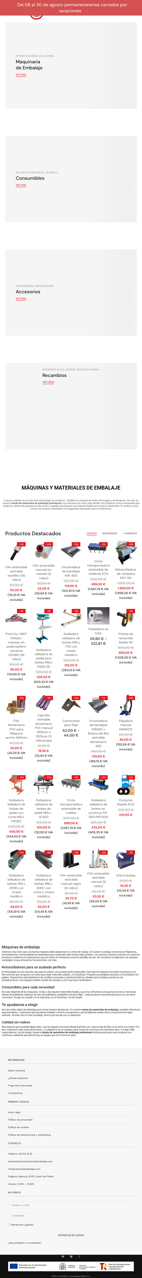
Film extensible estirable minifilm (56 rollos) (16, 573)
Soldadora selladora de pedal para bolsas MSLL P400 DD (44, 658)
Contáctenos (15, 1093)
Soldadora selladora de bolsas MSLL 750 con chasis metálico (71, 644)
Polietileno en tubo (98, 631)
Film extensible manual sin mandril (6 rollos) (44, 572)
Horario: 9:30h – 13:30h (21, 1184)
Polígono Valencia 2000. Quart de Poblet (31, 1176)
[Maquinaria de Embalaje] (71, 65)
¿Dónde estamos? (18, 1078)
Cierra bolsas (125, 875)
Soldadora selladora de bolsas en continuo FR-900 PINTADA (98, 808)
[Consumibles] (71, 179)
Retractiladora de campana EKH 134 (125, 574)
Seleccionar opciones (98, 622)
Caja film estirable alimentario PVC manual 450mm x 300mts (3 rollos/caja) (44, 728)
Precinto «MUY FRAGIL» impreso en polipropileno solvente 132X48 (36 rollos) (16, 646)
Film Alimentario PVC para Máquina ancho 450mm (16, 729)
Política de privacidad (20, 1119)
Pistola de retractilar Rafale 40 (125, 638)
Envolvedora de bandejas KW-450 (71, 571)
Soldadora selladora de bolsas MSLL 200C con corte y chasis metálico (43, 885)
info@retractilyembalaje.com (24, 1169)
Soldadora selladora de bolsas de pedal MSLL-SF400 (43, 808)
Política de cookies (18, 1127)
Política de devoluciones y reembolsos (29, 1134)
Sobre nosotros (16, 1070)
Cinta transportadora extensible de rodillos (71, 806)
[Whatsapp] (79, 1256)
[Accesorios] (71, 292)
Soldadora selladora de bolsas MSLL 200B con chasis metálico (16, 885)
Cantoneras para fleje (71, 723)
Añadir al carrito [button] (98, 555)
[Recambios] (71, 406)
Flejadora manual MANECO (125, 725)
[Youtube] (63, 1256)
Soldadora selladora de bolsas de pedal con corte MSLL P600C (16, 810)
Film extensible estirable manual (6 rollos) (98, 879)
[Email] (71, 1256)
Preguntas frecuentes (20, 1085)
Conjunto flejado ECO (125, 802)
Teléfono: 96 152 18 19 (20, 1153)
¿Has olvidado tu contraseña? (24, 1242)
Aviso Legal (14, 1112)
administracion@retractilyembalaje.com (30, 1161)
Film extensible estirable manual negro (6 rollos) (71, 881)
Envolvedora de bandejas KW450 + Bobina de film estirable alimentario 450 (98, 733)
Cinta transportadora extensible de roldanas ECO (98, 567)
